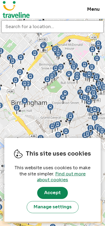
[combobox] (52, 26)
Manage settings (53, 207)
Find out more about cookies (61, 177)
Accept (52, 192)
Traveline (16, 9)
